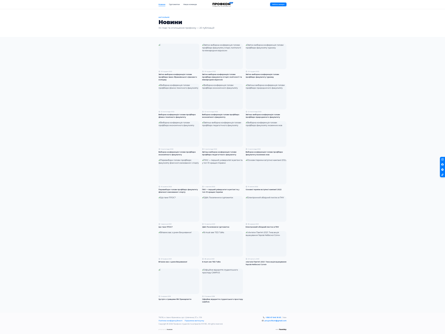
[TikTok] (442, 174)
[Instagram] (442, 159)
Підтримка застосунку (194, 321)
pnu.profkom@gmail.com (275, 321)
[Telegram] (442, 169)
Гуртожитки (174, 4)
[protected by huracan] (165, 329)
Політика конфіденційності (170, 321)
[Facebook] (442, 164)
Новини (162, 4)
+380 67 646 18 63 (273, 317)
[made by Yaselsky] (280, 329)
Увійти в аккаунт (278, 4)
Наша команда (190, 4)
